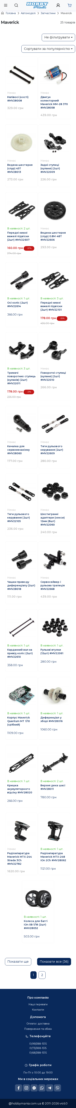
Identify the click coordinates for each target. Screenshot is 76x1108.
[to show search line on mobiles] (16, 5)
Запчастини (48, 13)
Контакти (38, 1009)
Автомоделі (28, 13)
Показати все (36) (54, 962)
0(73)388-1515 (38, 1048)
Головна (11, 13)
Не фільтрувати (57, 37)
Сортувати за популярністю (47, 49)
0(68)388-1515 (37, 1052)
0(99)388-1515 (37, 1043)
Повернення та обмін (38, 1028)
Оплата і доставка (38, 1023)
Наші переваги (38, 1004)
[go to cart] (69, 5)
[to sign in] (58, 5)
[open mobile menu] (6, 5)
